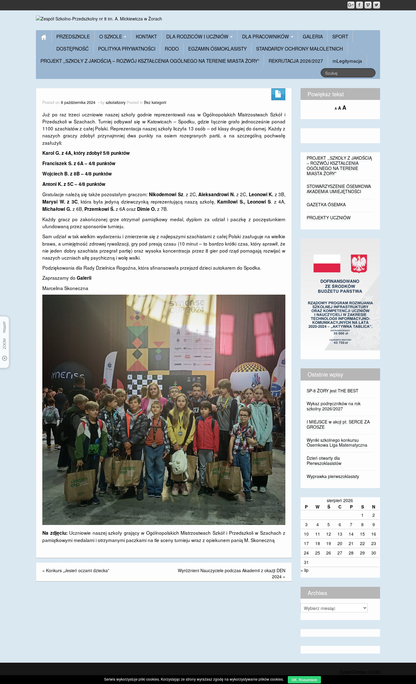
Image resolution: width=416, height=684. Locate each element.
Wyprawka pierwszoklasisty (333, 476)
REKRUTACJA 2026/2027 (296, 60)
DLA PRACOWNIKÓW (266, 36)
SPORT (340, 36)
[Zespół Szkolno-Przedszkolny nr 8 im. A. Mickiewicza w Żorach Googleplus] (350, 5)
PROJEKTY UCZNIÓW (329, 217)
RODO (172, 48)
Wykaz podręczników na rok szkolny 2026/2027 (334, 406)
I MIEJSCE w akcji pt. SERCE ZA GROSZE (338, 424)
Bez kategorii (155, 102)
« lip (304, 570)
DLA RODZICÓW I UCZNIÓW (198, 36)
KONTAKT (146, 36)
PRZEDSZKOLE (73, 36)
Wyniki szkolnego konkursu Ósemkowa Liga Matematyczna (337, 442)
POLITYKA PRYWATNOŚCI (126, 48)
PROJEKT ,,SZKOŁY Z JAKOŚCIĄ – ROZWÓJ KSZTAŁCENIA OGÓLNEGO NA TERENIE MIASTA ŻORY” (150, 60)
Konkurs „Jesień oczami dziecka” (77, 570)
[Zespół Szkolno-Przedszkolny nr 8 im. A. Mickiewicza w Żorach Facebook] (359, 5)
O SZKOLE (111, 36)
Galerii (84, 278)
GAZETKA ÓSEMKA (326, 204)
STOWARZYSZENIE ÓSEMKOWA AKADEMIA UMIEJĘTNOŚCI (339, 188)
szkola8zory (115, 102)
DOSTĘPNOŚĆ (72, 48)
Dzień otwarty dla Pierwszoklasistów (324, 460)
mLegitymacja (347, 60)
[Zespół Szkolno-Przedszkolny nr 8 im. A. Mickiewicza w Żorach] (99, 18)
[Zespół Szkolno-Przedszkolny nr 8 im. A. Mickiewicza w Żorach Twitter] (376, 5)
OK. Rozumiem (304, 679)
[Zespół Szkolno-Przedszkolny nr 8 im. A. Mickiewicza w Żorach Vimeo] (368, 5)
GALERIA (313, 36)
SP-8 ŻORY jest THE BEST (332, 391)
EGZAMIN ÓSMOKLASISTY (217, 48)
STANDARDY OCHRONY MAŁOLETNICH (299, 48)
